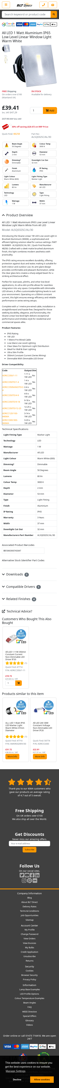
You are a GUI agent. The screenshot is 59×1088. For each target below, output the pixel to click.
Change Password (29, 934)
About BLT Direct (29, 902)
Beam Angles (29, 1002)
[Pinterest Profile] (29, 880)
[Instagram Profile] (24, 880)
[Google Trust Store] (8, 24)
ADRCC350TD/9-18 (11, 401)
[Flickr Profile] (35, 880)
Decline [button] (17, 1079)
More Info (12, 756)
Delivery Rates (29, 906)
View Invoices (29, 943)
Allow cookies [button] (42, 1079)
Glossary (29, 1020)
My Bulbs (29, 947)
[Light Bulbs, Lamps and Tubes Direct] (24, 5)
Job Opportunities (29, 915)
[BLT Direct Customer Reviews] (29, 781)
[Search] (54, 14)
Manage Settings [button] (15, 1071)
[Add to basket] (18, 683)
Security (29, 966)
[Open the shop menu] (6, 4)
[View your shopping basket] (52, 4)
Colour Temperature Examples (29, 998)
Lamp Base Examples (29, 989)
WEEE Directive (29, 1011)
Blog (29, 897)
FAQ (30, 1007)
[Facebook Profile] (32, 875)
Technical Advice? (19, 611)
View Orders (29, 938)
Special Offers (29, 1016)
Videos (29, 1024)
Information (29, 985)
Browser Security (29, 975)
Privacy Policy (29, 979)
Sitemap (30, 919)
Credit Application (29, 951)
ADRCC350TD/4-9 (10, 395)
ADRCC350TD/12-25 (11, 408)
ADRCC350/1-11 (9, 375)
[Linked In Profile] (37, 875)
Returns (29, 960)
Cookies (29, 970)
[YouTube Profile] (27, 875)
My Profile (30, 929)
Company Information (29, 893)
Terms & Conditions (29, 910)
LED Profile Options (29, 993)
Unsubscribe (29, 956)
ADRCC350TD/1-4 (10, 382)
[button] (54, 657)
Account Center (29, 925)
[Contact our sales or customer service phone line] (43, 5)
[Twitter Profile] (22, 875)
